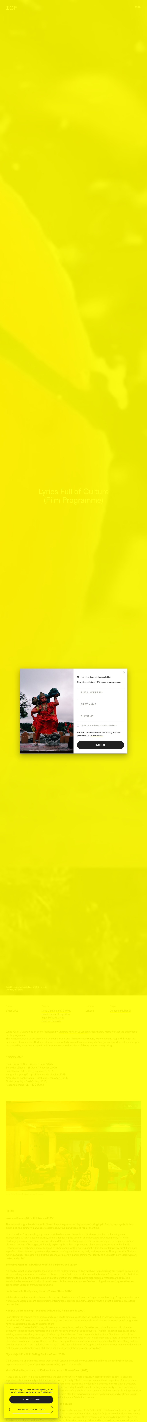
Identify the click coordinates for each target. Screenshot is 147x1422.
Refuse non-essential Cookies (31, 1409)
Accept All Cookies (31, 1400)
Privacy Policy (97, 735)
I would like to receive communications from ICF (99, 725)
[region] (31, 1401)
